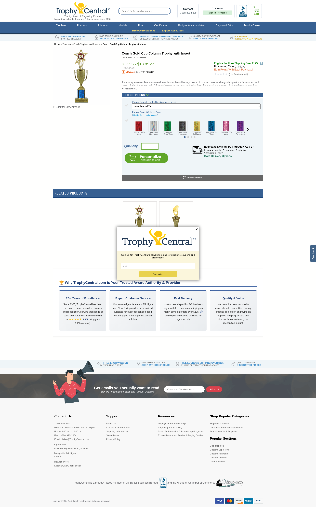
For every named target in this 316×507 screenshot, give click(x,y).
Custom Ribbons (218, 457)
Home (57, 44)
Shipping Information (117, 431)
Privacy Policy (113, 439)
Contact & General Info (118, 427)
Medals (122, 25)
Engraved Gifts (224, 25)
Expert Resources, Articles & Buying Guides (180, 435)
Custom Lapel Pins (219, 449)
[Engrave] (146, 158)
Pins (140, 25)
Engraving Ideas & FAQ (170, 427)
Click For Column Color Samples (145, 115)
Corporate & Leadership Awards (226, 427)
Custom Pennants (219, 453)
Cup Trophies (217, 445)
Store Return (112, 435)
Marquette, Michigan (65, 453)
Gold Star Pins (217, 461)
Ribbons (103, 25)
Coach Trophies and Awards (86, 44)
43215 (219, 153)
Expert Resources (173, 30)
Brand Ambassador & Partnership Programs (181, 431)
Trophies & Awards (219, 423)
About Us (111, 423)
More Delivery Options (218, 156)
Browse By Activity (143, 30)
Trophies (61, 25)
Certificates (160, 25)
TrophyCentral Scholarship (172, 423)
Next (248, 130)
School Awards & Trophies (223, 431)
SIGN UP (214, 389)
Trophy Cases (252, 25)
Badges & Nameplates (191, 25)
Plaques (82, 25)
